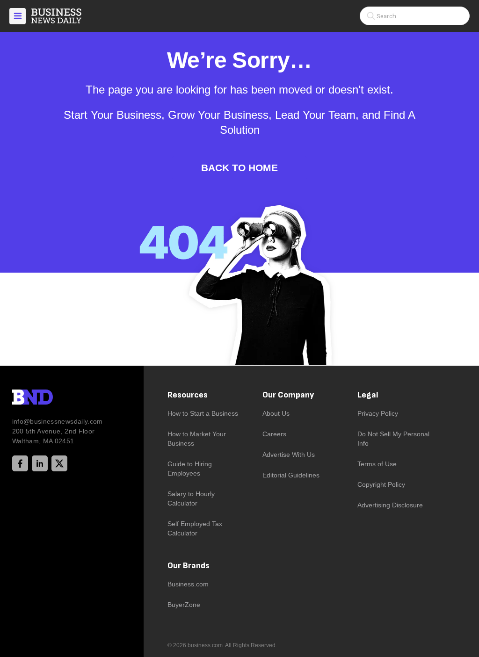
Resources (187, 395)
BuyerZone (183, 604)
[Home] (64, 15)
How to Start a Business (202, 413)
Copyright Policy (381, 484)
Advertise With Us (288, 454)
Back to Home (239, 167)
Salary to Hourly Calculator (191, 498)
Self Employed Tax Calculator (194, 528)
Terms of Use (377, 464)
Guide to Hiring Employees (189, 468)
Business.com (188, 584)
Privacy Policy (377, 413)
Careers (274, 434)
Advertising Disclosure (390, 505)
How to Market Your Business (196, 438)
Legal (367, 395)
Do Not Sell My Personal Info (393, 438)
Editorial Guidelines (290, 475)
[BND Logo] (52, 398)
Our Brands (188, 565)
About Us (276, 413)
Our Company (288, 395)
